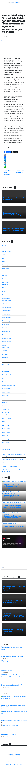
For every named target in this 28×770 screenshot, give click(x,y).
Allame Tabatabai (6, 307)
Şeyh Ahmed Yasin (6, 405)
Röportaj (4, 272)
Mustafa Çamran (6, 392)
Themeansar (24, 760)
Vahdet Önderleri (6, 449)
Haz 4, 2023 (7, 488)
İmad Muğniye (5, 371)
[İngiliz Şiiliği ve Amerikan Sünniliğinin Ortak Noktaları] (14, 650)
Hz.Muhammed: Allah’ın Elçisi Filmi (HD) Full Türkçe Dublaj (14, 720)
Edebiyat (4, 421)
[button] (26, 6)
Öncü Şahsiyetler (6, 298)
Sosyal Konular (6, 412)
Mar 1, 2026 (7, 633)
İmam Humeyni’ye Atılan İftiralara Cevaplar (13, 459)
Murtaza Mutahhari (6, 388)
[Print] (14, 155)
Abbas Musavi (5, 347)
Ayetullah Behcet (6, 310)
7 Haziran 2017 (6, 736)
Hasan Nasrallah (6, 364)
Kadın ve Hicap (6, 432)
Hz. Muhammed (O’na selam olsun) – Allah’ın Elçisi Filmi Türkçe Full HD (13, 706)
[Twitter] (14, 159)
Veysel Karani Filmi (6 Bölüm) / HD (8, 734)
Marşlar (4, 294)
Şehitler (4, 345)
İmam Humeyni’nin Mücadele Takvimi (12, 463)
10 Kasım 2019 (6, 709)
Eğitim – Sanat (5, 425)
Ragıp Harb (5, 402)
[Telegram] (14, 165)
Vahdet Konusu (6, 446)
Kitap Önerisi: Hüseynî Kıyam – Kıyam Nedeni (12, 506)
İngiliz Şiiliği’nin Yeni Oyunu (6, 670)
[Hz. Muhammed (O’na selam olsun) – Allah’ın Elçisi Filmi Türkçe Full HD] (14, 699)
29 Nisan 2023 (6, 658)
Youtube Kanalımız (14, 766)
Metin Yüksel (5, 381)
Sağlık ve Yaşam (6, 439)
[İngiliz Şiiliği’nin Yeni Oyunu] (14, 664)
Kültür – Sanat (5, 282)
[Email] (14, 163)
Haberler (4, 278)
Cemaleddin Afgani (6, 317)
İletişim (21, 764)
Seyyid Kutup (5, 409)
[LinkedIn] (14, 161)
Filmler (4, 291)
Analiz (3, 254)
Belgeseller (5, 284)
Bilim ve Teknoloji (6, 418)
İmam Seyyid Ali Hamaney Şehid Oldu (13, 630)
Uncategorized (5, 442)
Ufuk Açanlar (5, 275)
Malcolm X (4, 378)
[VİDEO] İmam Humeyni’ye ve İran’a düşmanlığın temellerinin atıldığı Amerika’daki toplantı (12, 684)
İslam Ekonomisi (6, 428)
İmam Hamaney (6, 321)
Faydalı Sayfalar (6, 245)
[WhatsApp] (14, 167)
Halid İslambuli (5, 357)
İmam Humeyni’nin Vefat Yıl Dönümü (14, 587)
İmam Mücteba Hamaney (8, 327)
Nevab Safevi (5, 395)
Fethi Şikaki (5, 354)
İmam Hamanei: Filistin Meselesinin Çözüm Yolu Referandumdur (9, 174)
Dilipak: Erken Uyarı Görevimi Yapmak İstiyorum (11, 486)
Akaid (3, 247)
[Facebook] (14, 157)
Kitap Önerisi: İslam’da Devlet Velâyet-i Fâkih (12, 517)
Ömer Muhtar (5, 399)
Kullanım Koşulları (9, 764)
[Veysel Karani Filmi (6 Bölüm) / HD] (14, 728)
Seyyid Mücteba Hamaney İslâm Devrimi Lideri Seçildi (13, 616)
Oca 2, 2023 (7, 499)
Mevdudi (4, 334)
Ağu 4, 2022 (7, 509)
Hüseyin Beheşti (6, 368)
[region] (14, 560)
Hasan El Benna (6, 361)
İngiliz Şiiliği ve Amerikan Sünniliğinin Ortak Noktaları (12, 656)
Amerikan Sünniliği (6, 251)
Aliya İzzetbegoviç (6, 300)
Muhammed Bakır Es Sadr (8, 385)
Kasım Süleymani (6, 374)
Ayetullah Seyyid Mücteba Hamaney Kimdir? (13, 601)
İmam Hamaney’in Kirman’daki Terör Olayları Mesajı (13, 214)
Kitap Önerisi (5, 435)
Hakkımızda (16, 764)
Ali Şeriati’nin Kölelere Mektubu (10, 466)
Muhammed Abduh (6, 338)
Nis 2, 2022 (7, 530)
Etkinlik (4, 287)
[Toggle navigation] (14, 7)
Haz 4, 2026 (6, 590)
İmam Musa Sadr (6, 331)
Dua (3, 258)
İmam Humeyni (5, 324)
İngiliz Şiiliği (5, 265)
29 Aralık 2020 (5, 672)
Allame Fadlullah (6, 303)
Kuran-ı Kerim (5, 268)
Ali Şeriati (4, 350)
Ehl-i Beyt (4, 261)
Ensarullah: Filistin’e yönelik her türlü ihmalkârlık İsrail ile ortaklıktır (14, 230)
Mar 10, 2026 (7, 604)
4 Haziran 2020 (6, 687)
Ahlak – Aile (5, 414)
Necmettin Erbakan (6, 341)
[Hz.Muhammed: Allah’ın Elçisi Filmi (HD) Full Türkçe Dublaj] (14, 714)
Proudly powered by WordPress (7, 760)
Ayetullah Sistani (6, 314)
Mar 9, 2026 (7, 619)
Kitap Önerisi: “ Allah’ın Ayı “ (14, 527)
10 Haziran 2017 (6, 722)
